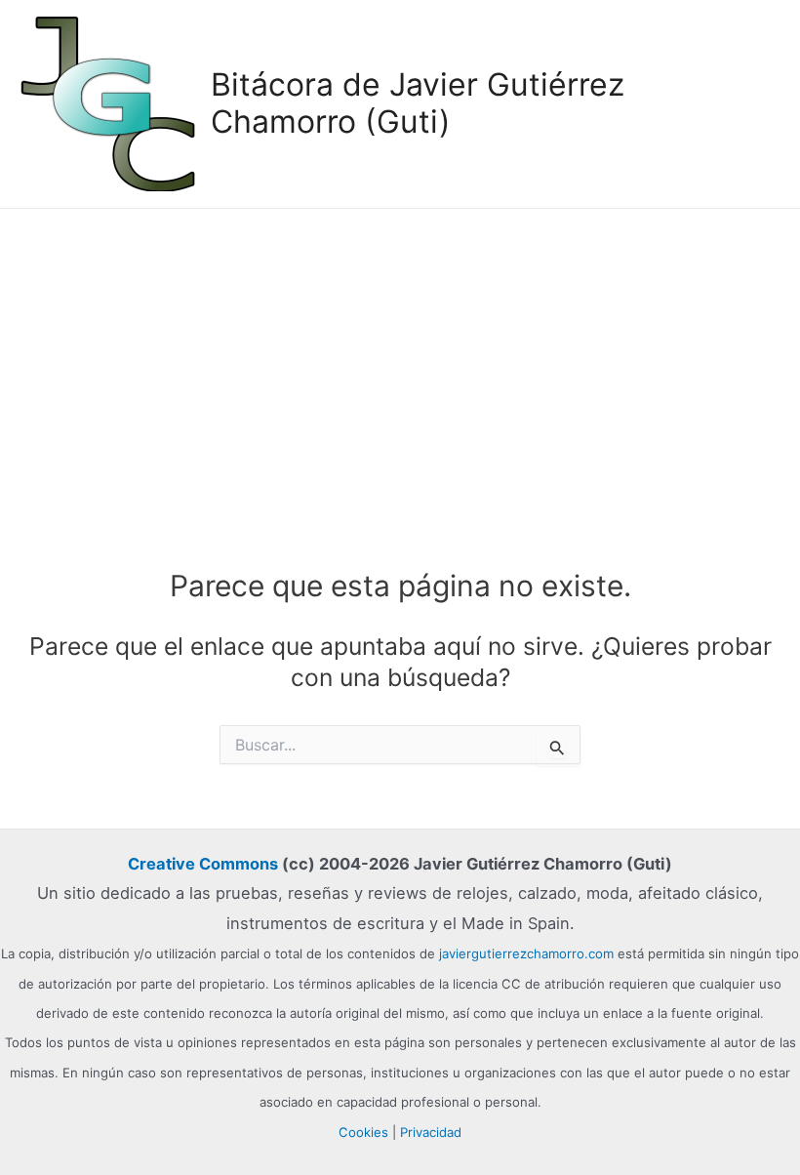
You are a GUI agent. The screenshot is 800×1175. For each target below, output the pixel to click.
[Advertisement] (400, 355)
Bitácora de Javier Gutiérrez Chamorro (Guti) (417, 103)
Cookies (363, 1132)
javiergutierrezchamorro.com (526, 953)
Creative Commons (203, 863)
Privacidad (430, 1132)
